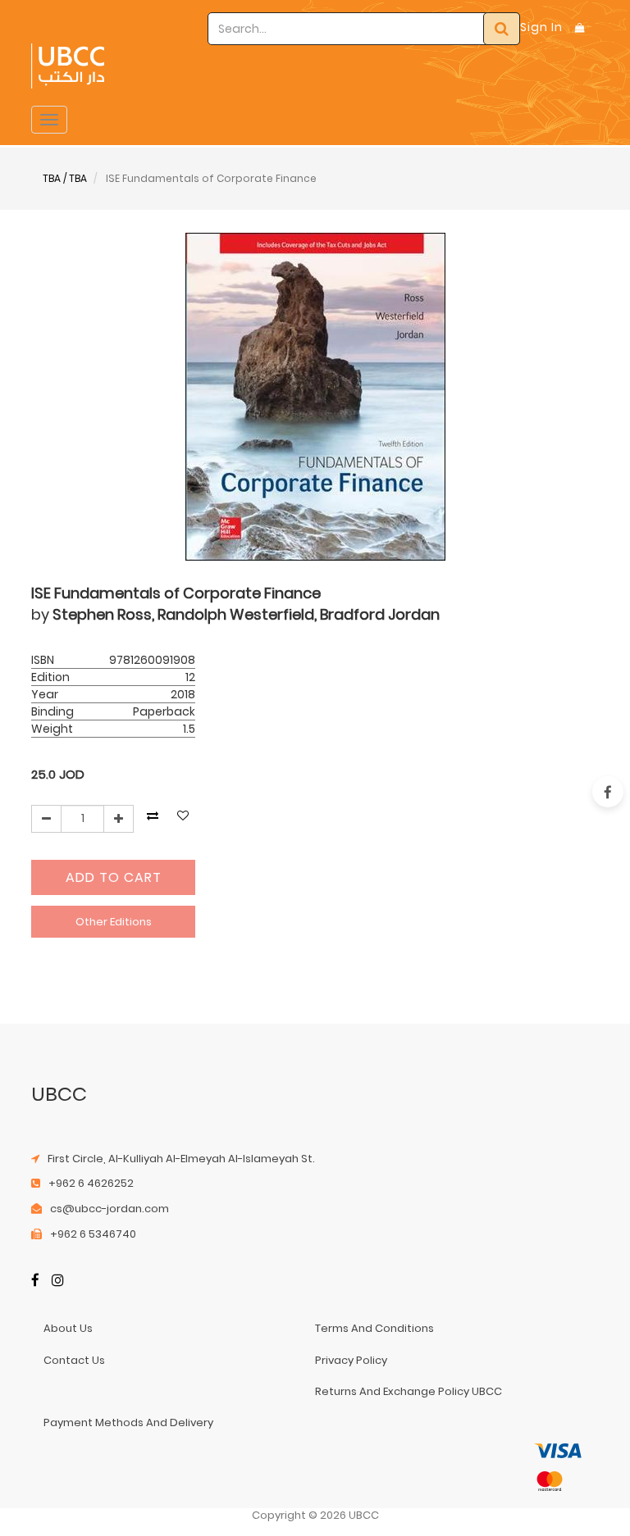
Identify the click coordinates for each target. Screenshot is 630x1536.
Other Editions (113, 921)
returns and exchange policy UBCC (408, 1391)
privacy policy (351, 1360)
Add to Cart (114, 877)
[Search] (501, 28)
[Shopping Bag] (580, 27)
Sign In (541, 27)
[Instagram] (58, 1281)
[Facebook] (35, 1281)
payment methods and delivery (128, 1422)
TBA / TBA (65, 178)
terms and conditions (374, 1328)
